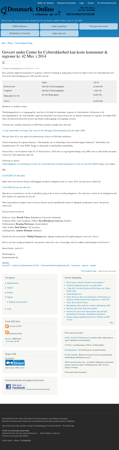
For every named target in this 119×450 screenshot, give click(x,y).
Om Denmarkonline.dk (106, 2)
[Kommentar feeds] (7, 333)
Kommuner (75, 265)
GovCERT (6, 265)
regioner (85, 265)
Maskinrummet (12, 283)
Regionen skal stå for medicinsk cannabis (82, 308)
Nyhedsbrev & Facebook (20, 33)
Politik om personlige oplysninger (15, 430)
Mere (112, 322)
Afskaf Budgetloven (74, 294)
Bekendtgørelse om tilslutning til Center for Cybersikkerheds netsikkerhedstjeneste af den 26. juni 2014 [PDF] (50, 163)
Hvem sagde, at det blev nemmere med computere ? (86, 282)
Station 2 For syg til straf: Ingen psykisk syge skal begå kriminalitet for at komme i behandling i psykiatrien (87, 312)
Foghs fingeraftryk (59, 26)
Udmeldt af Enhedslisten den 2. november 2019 (84, 285)
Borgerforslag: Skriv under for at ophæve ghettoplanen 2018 (88, 305)
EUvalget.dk (26, 440)
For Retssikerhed (71, 354)
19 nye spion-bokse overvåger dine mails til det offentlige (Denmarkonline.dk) (36, 130)
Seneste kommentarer (66, 2)
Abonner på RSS (15, 326)
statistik (93, 265)
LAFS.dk (68, 345)
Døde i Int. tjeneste (46, 2)
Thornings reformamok (98, 26)
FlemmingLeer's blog (23, 43)
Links (9, 309)
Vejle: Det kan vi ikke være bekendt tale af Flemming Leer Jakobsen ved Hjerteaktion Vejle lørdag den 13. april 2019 (89, 298)
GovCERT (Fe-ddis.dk (13, 175)
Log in (100, 271)
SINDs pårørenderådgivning (75, 362)
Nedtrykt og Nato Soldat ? (18, 302)
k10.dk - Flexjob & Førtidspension (77, 337)
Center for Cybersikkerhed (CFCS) (25, 265)
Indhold (10, 297)
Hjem (3, 43)
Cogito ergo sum (59, 33)
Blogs (10, 43)
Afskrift (10, 287)
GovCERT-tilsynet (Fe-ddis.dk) (16, 187)
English (10, 292)
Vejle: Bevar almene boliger (77, 302)
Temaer (91, 2)
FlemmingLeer (17, 68)
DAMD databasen (20, 26)
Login (81, 2)
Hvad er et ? (13, 339)
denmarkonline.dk (33, 389)
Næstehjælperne (71, 350)
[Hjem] (47, 11)
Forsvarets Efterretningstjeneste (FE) (55, 265)
